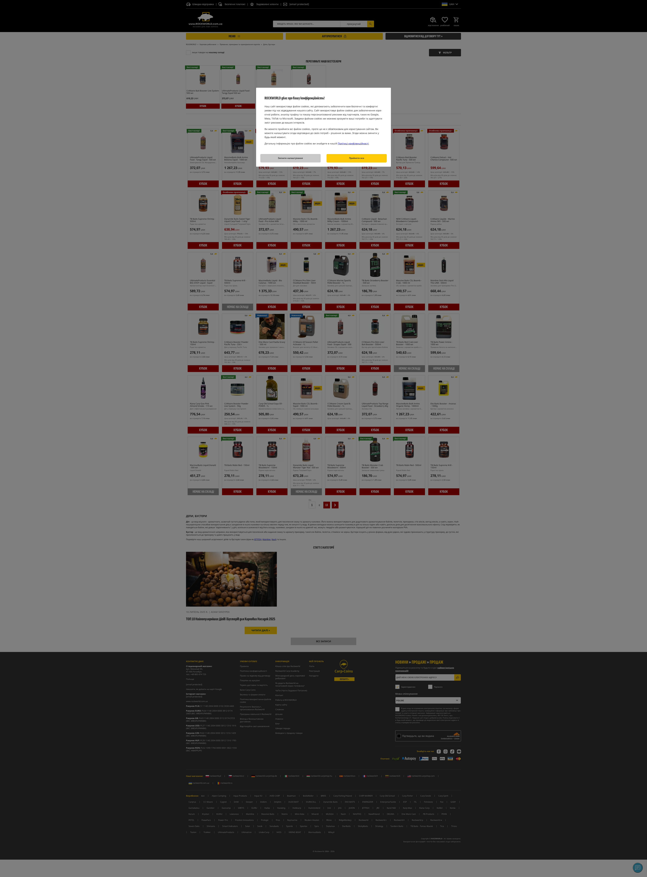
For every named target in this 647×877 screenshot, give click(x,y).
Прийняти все (356, 158)
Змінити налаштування (290, 158)
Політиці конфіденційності (353, 143)
